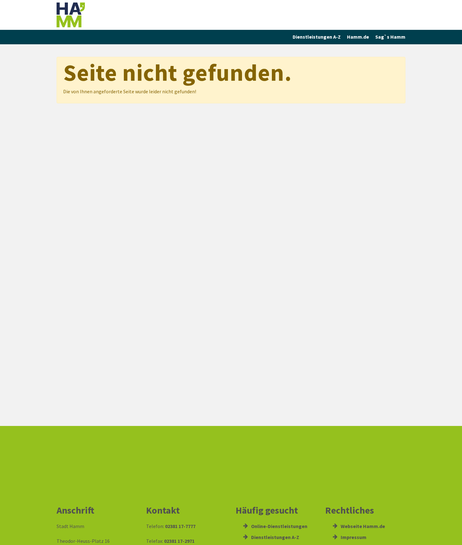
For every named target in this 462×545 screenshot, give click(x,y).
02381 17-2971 (179, 541)
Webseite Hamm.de (362, 526)
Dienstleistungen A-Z (317, 37)
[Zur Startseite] (99, 15)
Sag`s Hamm (390, 37)
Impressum (353, 537)
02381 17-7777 (180, 526)
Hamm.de (358, 37)
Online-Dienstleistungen (278, 526)
